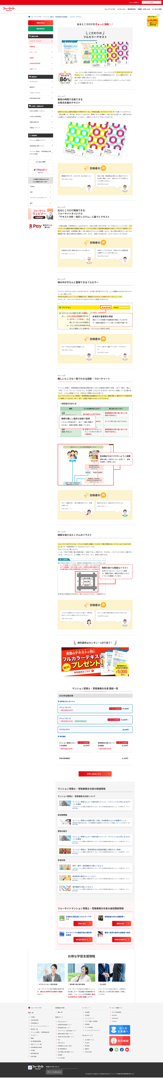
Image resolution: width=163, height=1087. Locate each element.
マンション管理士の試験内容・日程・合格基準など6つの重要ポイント (99, 820)
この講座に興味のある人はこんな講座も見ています (41, 180)
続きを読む (75, 808)
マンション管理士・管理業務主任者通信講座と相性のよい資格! (96, 849)
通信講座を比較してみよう (82, 887)
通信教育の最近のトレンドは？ (84, 876)
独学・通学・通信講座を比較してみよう (87, 866)
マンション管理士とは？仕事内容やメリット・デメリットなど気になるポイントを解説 (101, 803)
